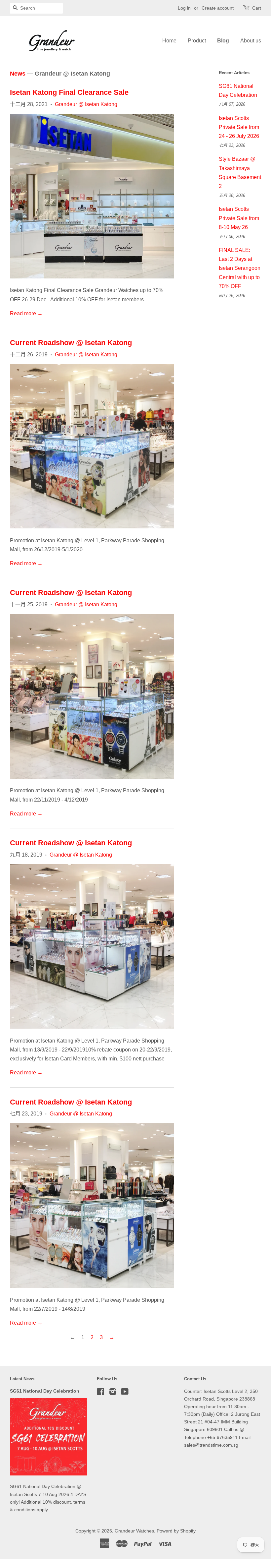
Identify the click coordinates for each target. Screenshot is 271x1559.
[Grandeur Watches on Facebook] (100, 1393)
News (17, 73)
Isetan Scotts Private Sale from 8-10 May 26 (239, 218)
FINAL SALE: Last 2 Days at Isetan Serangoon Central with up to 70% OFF (239, 268)
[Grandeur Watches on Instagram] (112, 1393)
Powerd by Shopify (176, 1531)
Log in (184, 8)
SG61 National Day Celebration (44, 1391)
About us (250, 40)
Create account (218, 8)
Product (197, 40)
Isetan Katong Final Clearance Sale (69, 92)
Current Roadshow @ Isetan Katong (71, 342)
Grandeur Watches (134, 1531)
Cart (256, 8)
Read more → (26, 313)
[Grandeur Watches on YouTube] (125, 1393)
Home (169, 40)
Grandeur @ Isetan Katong (86, 104)
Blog (223, 40)
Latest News (22, 1378)
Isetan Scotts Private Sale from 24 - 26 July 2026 (239, 127)
